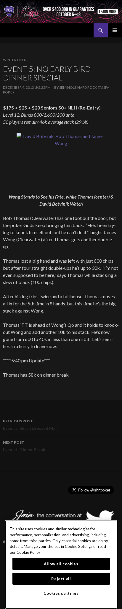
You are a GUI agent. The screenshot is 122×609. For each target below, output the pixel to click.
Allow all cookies (61, 564)
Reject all (61, 578)
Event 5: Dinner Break (24, 446)
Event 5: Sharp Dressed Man (30, 425)
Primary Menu (115, 30)
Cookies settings (61, 593)
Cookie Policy (28, 552)
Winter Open (15, 60)
